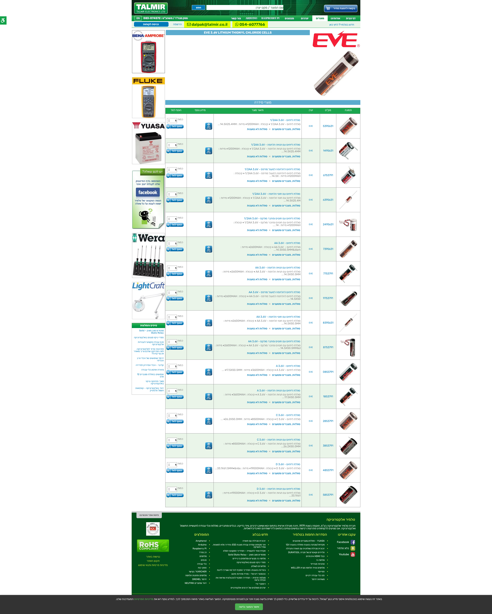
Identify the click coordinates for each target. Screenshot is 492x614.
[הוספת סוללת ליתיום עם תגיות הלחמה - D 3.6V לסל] (175, 495)
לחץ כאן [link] (341, 24)
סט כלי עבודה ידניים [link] (315, 575)
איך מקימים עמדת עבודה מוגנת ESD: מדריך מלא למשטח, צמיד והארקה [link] (239, 545)
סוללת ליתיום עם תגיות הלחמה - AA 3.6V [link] (277, 267)
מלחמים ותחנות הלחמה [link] (196, 575)
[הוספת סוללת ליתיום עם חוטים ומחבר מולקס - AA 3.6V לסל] (175, 347)
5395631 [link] (328, 126)
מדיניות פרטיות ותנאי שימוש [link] (153, 565)
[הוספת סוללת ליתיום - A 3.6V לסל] (175, 372)
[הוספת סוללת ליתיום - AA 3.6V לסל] (175, 249)
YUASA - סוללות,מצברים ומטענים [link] (309, 540)
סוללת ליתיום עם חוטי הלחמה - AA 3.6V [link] (278, 316)
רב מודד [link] (203, 552)
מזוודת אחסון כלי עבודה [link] (152, 369)
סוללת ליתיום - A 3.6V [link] (288, 366)
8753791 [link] (328, 347)
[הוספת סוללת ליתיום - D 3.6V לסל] (175, 470)
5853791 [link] (328, 494)
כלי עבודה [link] (202, 564)
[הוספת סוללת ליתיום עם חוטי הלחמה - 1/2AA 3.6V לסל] (175, 200)
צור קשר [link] (236, 18)
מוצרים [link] (320, 18)
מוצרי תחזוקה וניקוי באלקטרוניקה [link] (155, 382)
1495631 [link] (328, 150)
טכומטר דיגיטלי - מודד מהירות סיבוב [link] (248, 574)
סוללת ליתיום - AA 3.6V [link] (287, 243)
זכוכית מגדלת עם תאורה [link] (254, 540)
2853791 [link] (328, 421)
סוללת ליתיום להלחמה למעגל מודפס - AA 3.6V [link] (274, 292)
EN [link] (138, 18)
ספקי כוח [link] (202, 567)
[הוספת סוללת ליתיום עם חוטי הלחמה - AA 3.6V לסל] (175, 323)
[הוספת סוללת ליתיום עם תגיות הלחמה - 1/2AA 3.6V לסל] (175, 150)
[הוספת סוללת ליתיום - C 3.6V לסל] (175, 421)
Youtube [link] (344, 554)
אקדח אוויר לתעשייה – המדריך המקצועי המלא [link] (244, 550)
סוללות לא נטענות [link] (257, 129)
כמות (180, 119)
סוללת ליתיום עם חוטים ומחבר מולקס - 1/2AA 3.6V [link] (272, 218)
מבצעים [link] (289, 18)
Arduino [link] (202, 544)
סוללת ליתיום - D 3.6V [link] (288, 464)
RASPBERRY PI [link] (270, 18)
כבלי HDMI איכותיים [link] (315, 556)
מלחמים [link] (203, 556)
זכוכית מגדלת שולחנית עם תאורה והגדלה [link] (305, 548)
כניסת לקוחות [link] (151, 24)
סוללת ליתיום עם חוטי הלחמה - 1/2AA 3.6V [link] (276, 194)
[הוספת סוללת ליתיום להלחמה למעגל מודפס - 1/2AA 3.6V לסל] (175, 175)
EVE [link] (311, 126)
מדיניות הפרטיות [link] (143, 599)
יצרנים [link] (304, 18)
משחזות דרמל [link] (318, 579)
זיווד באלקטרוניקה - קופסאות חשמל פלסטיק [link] (149, 389)
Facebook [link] (343, 542)
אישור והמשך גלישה (249, 606)
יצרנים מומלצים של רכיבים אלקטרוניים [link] (248, 587)
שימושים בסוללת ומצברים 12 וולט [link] (150, 375)
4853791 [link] (328, 470)
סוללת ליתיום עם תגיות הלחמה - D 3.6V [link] (278, 489)
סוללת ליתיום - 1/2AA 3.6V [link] (285, 120)
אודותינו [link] (335, 18)
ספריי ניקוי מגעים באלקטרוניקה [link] (149, 337)
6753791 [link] (328, 175)
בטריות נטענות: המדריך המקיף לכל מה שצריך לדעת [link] (241, 570)
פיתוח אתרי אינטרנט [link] (149, 515)
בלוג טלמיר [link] (343, 548)
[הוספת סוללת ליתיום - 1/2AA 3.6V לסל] (175, 126)
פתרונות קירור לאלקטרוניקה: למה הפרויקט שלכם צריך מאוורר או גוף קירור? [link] (149, 351)
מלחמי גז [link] (320, 560)
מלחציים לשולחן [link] (258, 566)
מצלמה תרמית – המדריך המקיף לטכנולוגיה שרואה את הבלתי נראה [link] (241, 578)
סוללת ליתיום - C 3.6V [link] (288, 415)
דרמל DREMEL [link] (199, 579)
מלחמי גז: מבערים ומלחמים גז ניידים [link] (249, 558)
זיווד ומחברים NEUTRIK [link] (196, 583)
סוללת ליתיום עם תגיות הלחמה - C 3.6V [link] (278, 439)
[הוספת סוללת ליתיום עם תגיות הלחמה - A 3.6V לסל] (175, 396)
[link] (151, 8)
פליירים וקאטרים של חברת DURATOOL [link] (306, 552)
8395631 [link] (328, 322)
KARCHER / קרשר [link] (198, 571)
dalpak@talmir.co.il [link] (209, 24)
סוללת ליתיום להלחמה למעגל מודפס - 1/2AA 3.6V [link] (272, 169)
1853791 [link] (328, 396)
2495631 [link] (328, 224)
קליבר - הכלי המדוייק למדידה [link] (150, 365)
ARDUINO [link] (251, 18)
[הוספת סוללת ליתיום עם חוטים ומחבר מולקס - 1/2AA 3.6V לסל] (175, 224)
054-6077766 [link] (252, 24)
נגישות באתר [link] (153, 556)
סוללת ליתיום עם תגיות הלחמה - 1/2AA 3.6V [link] (275, 144)
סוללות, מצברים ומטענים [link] (286, 129)
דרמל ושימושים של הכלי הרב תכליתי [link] (150, 359)
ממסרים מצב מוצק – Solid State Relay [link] (151, 331)
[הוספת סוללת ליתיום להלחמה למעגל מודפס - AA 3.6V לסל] (175, 298)
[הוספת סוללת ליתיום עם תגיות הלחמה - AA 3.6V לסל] (175, 273)
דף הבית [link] (351, 18)
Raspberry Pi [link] (200, 548)
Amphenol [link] (201, 540)
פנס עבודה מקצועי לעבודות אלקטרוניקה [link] (151, 343)
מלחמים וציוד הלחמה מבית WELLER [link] (308, 567)
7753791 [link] (328, 273)
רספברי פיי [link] (261, 584)
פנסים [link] (204, 560)
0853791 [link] (328, 372)
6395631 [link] (328, 199)
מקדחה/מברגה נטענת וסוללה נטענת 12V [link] (305, 544)
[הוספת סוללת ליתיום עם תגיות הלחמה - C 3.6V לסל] (175, 445)
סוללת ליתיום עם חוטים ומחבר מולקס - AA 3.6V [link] (274, 341)
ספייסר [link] (321, 571)
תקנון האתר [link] (153, 561)
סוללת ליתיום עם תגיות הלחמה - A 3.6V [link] (278, 390)
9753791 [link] (328, 298)
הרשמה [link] (177, 24)
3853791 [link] (328, 445)
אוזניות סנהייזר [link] (317, 564)
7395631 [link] (328, 249)
